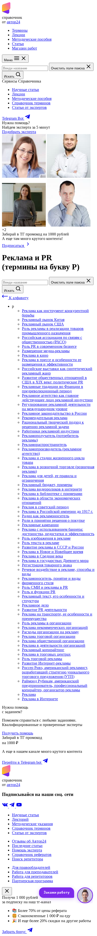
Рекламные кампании (40, 525)
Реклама (29, 694)
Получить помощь (17, 733)
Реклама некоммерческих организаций (55, 627)
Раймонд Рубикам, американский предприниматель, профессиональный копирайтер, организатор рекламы (54, 685)
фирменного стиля (37, 583)
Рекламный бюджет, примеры (47, 485)
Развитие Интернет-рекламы (46, 663)
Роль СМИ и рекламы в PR (45, 587)
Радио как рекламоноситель (45, 516)
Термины (20, 30)
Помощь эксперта (27, 850)
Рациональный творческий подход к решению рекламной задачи (53, 424)
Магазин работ (24, 48)
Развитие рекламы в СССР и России (53, 547)
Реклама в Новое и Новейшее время (52, 552)
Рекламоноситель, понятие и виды (51, 578)
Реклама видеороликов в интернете (52, 489)
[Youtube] (19, 806)
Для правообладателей (31, 867)
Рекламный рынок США (43, 324)
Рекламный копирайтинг (43, 650)
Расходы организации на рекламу (50, 632)
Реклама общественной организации (53, 641)
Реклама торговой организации (48, 636)
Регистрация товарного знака (47, 565)
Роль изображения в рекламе (46, 538)
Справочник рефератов (31, 854)
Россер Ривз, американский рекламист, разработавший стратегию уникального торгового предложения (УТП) (55, 672)
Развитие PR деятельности (44, 610)
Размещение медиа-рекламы (46, 351)
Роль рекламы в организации (46, 623)
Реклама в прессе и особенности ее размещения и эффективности (51, 362)
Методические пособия (31, 39)
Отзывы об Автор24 (29, 841)
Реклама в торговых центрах (46, 654)
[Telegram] (12, 806)
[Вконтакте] (5, 806)
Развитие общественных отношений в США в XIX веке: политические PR (54, 380)
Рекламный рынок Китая (43, 320)
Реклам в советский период (45, 507)
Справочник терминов (31, 103)
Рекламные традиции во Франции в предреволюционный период (52, 388)
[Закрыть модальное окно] (7, 891)
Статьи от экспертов (29, 107)
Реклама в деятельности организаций (53, 645)
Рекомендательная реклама (44, 418)
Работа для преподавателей (35, 872)
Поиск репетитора (27, 859)
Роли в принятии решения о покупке (53, 520)
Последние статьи (27, 846)
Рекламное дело (35, 605)
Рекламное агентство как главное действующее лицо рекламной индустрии (57, 397)
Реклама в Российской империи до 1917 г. (57, 511)
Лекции (18, 35)
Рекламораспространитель (44, 444)
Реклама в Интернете (40, 699)
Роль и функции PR (38, 592)
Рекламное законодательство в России (54, 413)
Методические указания (32, 824)
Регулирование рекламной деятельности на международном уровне (56, 406)
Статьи (18, 44)
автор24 (13, 22)
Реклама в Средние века (42, 556)
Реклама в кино (35, 355)
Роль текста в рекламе (40, 543)
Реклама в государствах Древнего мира (55, 560)
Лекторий (20, 819)
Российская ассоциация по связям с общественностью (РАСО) (52, 339)
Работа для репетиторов (32, 876)
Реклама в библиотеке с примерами (52, 494)
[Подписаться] (28, 245)
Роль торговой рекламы (42, 659)
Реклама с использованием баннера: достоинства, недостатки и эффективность (58, 531)
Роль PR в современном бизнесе (49, 346)
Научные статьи (25, 90)
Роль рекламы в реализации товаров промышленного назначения (53, 330)
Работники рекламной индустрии (50, 431)
